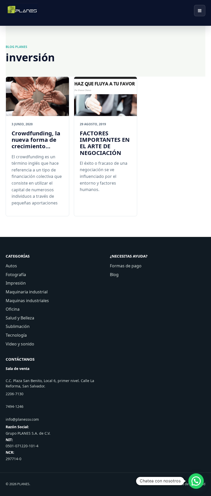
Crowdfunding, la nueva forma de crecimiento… (36, 139)
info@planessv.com (22, 419)
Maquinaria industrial (27, 292)
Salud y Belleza (20, 318)
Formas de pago (126, 266)
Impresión (16, 283)
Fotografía (16, 274)
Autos (11, 266)
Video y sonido (20, 344)
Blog (114, 274)
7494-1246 (14, 406)
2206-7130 (14, 393)
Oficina (13, 309)
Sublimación (18, 326)
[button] (196, 481)
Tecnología (16, 335)
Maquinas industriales (27, 300)
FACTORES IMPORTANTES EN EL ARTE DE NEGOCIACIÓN (105, 142)
